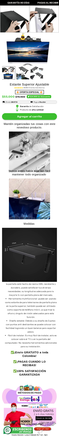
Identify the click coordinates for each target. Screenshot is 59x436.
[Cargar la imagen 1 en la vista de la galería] (8, 72)
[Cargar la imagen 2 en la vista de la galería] (22, 72)
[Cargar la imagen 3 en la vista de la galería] (36, 72)
